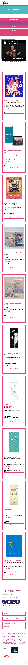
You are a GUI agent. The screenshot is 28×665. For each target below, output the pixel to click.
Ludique (14, 34)
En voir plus (7, 108)
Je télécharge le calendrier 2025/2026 (12, 618)
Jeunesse (14, 30)
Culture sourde (14, 23)
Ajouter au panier (14, 114)
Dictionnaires (14, 19)
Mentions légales (12, 663)
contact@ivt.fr (8, 594)
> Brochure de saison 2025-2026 (11, 613)
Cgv (19, 663)
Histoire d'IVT (14, 26)
